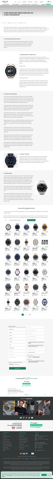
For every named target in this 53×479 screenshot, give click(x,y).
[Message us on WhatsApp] (38, 4)
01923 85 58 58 (40, 438)
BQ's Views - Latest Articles (23, 439)
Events (4, 451)
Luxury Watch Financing (7, 437)
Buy (15, 1)
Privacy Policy (9, 475)
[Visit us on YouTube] (32, 419)
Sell (19, 1)
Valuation (30, 1)
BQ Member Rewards (6, 450)
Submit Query (17, 368)
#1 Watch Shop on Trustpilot (31, 378)
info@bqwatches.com (40, 451)
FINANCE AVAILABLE (6, 4)
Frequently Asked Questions (23, 442)
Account (41, 1)
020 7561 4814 (39, 446)
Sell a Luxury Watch (6, 442)
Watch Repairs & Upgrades (7, 445)
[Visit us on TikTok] (29, 419)
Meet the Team (21, 437)
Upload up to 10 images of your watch (15, 362)
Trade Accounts (21, 450)
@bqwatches (29, 399)
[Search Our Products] (51, 2)
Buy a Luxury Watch (6, 440)
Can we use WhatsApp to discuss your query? (36, 343)
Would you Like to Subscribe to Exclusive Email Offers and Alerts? (36, 361)
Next (30, 314)
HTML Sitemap (21, 448)
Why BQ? (36, 1)
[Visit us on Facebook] (20, 419)
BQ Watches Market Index (23, 440)
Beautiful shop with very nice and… (14, 390)
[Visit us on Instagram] (23, 419)
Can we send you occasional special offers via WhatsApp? (35, 346)
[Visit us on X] (26, 419)
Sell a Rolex (4, 439)
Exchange (24, 1)
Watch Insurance (5, 448)
